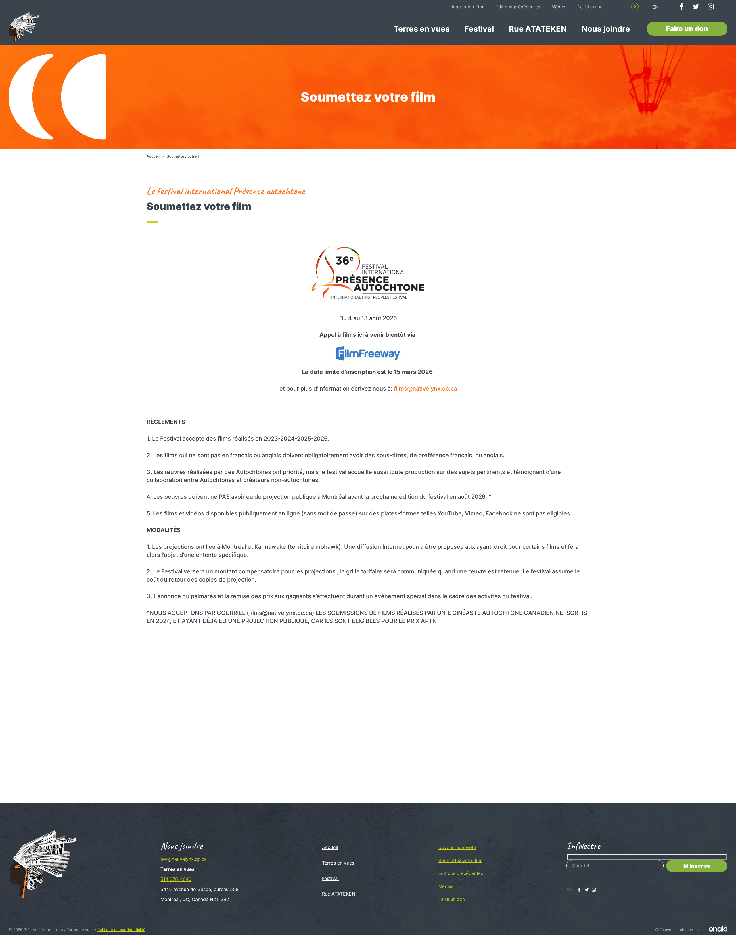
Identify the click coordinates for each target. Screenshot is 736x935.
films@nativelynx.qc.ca (425, 388)
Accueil (154, 156)
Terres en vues (422, 28)
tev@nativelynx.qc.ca (183, 859)
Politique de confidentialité (121, 929)
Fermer (483, 652)
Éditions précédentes (517, 6)
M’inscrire (696, 866)
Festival (479, 28)
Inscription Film (468, 6)
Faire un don (687, 28)
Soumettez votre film (460, 860)
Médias (558, 6)
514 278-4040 (175, 879)
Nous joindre (606, 28)
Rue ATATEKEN (538, 28)
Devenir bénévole (457, 847)
